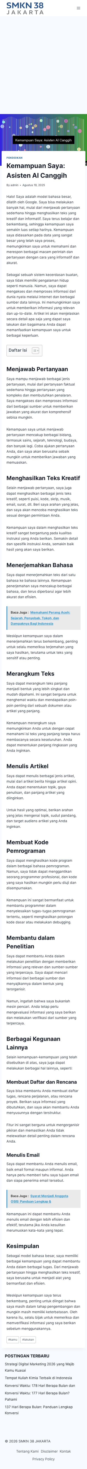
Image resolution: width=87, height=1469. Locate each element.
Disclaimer (49, 1451)
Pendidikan (14, 157)
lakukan (28, 1339)
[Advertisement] (43, 62)
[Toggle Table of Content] (33, 350)
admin (14, 185)
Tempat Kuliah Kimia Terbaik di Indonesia (38, 1378)
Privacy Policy (43, 1459)
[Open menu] (78, 8)
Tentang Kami (27, 1451)
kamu (12, 1339)
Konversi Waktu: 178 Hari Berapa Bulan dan (40, 1386)
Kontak (65, 1451)
